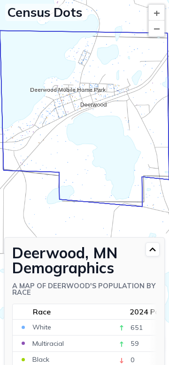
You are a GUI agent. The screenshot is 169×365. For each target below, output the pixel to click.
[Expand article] (153, 249)
